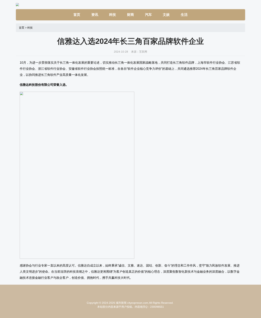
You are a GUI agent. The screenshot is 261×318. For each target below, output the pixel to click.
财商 (130, 15)
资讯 (94, 15)
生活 (184, 15)
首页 (76, 15)
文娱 (166, 15)
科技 (112, 15)
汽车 (148, 15)
